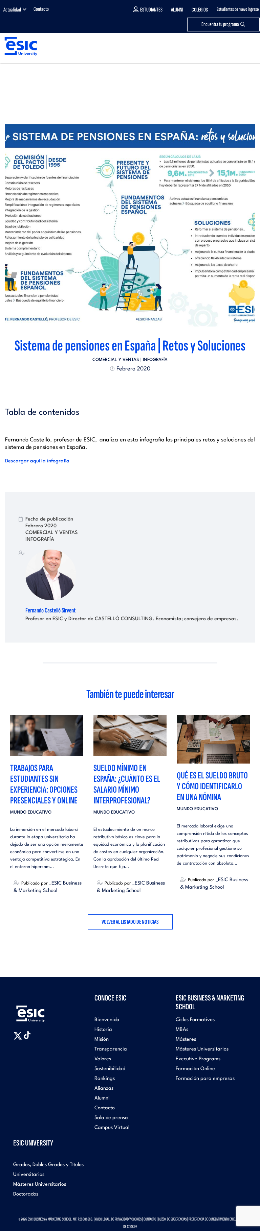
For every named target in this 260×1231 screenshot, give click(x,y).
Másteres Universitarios (202, 1049)
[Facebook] (124, 385)
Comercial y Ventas (115, 360)
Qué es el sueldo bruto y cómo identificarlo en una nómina (212, 786)
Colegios (200, 9)
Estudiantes (151, 9)
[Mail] (142, 385)
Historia (103, 1029)
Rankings (104, 1078)
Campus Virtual (111, 1127)
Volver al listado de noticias (130, 921)
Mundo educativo (30, 812)
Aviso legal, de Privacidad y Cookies (118, 1219)
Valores (102, 1059)
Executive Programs (198, 1059)
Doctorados (25, 1194)
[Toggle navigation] (248, 46)
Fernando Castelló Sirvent (50, 610)
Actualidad (12, 9)
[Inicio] (18, 46)
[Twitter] (117, 385)
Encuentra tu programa (220, 24)
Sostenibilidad (109, 1068)
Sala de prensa (111, 1117)
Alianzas (103, 1088)
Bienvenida (107, 1019)
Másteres (186, 1039)
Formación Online (195, 1068)
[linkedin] (130, 385)
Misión (101, 1039)
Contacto (41, 9)
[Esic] (40, 1010)
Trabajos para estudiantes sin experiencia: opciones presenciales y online (44, 784)
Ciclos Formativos (195, 1019)
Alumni (177, 9)
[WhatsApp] (136, 385)
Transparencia (110, 1049)
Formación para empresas (205, 1078)
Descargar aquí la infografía (37, 461)
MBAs (182, 1029)
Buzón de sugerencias (172, 1219)
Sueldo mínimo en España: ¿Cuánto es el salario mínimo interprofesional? (126, 784)
